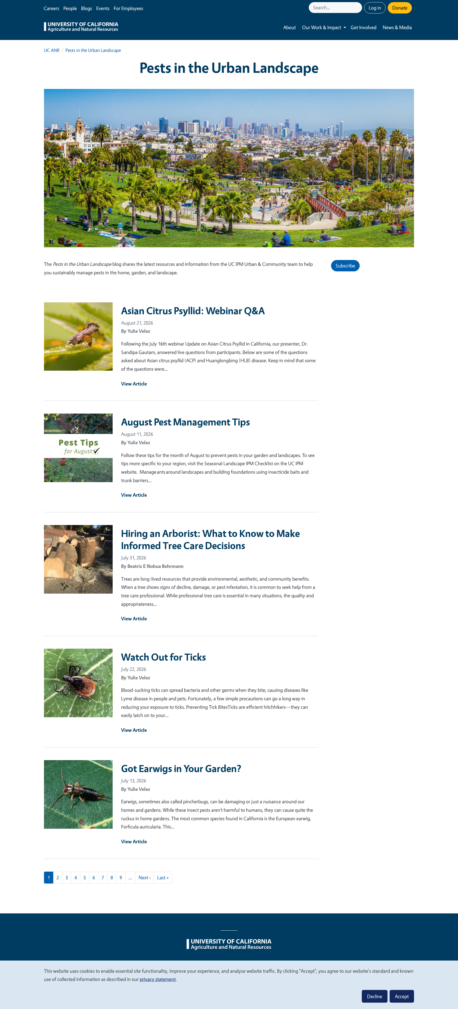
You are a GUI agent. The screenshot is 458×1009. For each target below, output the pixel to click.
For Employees (128, 8)
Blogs (86, 8)
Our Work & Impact (321, 27)
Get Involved (363, 27)
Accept (402, 996)
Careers (51, 8)
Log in (375, 8)
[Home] (81, 27)
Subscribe (345, 265)
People (70, 8)
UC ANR (51, 50)
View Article (134, 383)
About (289, 27)
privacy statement (158, 979)
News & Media (397, 27)
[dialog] (229, 984)
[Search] (358, 7)
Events (102, 8)
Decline (374, 996)
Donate (399, 8)
